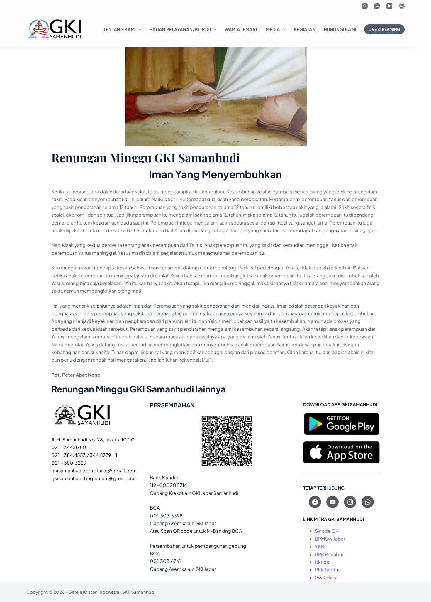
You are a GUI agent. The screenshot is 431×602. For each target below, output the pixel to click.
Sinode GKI (327, 531)
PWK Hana (326, 577)
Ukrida (322, 562)
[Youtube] (332, 502)
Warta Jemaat (241, 29)
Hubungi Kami (340, 29)
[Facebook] (315, 502)
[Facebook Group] (402, 6)
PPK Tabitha (328, 569)
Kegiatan (304, 29)
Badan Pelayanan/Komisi (180, 29)
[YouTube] (389, 6)
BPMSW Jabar (330, 539)
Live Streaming (384, 29)
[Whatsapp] (368, 502)
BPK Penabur (329, 554)
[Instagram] (365, 6)
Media (273, 29)
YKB (319, 546)
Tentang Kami (119, 29)
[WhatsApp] (377, 6)
